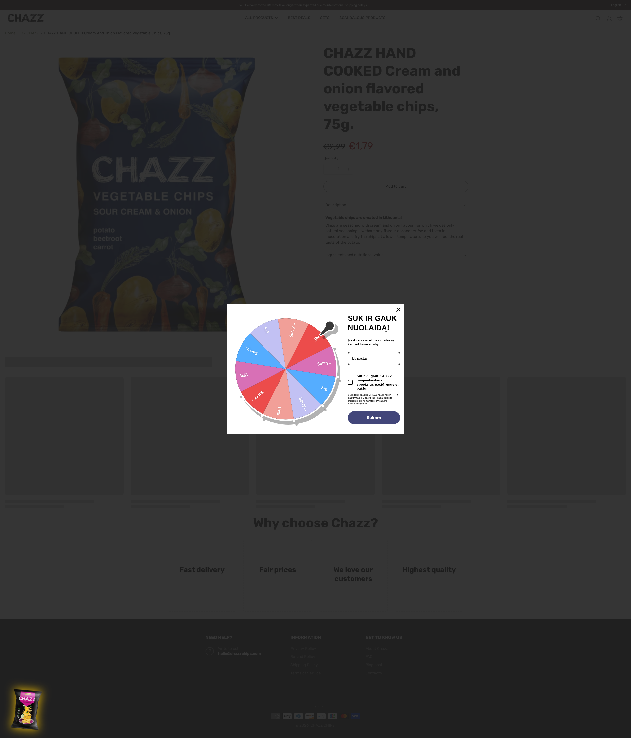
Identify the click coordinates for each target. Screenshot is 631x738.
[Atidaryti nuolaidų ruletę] (27, 709)
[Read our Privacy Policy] (397, 396)
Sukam (374, 417)
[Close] (398, 310)
